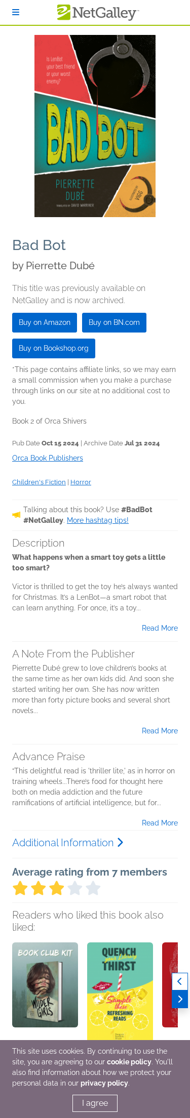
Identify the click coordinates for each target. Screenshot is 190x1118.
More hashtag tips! (98, 520)
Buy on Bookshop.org (54, 348)
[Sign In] (15, 12)
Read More (160, 628)
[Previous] (180, 981)
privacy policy (104, 1083)
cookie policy (129, 1062)
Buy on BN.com (114, 322)
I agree (95, 1103)
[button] (45, 995)
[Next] (180, 999)
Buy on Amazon (44, 322)
